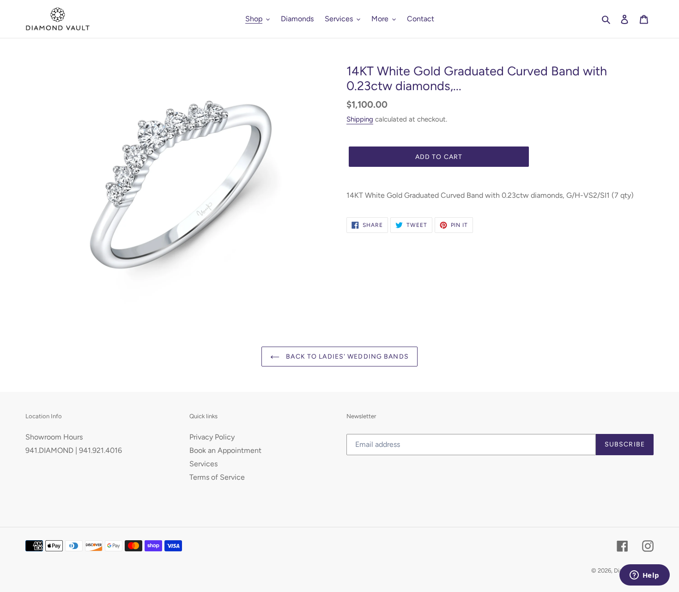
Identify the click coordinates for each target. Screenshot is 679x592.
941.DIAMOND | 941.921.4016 (73, 450)
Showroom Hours (54, 437)
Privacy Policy (212, 437)
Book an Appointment (225, 450)
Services (203, 463)
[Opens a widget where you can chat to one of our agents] (644, 575)
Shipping (359, 119)
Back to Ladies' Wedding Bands (346, 356)
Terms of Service (217, 477)
